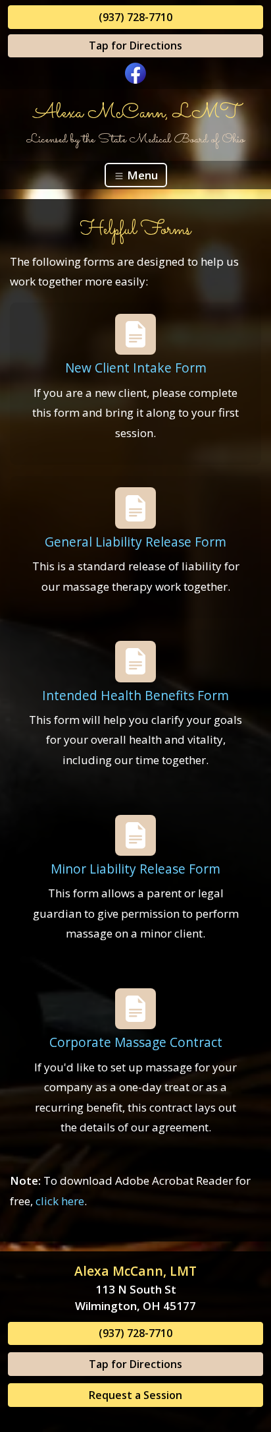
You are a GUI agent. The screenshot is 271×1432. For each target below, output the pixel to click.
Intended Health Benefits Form (135, 695)
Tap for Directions (135, 45)
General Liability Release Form (135, 542)
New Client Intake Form (136, 367)
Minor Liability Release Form (135, 869)
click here (60, 1200)
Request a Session (135, 1395)
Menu (141, 175)
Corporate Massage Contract (135, 1042)
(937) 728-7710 (135, 17)
